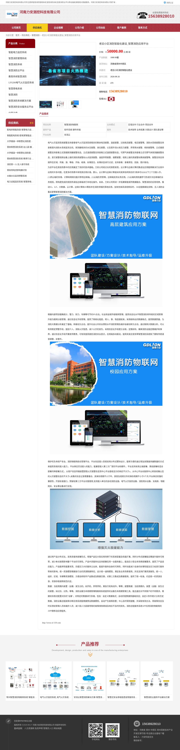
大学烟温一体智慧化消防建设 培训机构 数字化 (20, 153)
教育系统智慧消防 (18, 76)
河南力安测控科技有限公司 (44, 725)
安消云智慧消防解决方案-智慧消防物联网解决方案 (62, 697)
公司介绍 (79, 27)
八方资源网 (29, 728)
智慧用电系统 (15, 88)
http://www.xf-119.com (51, 623)
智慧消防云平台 (16, 70)
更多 (32, 123)
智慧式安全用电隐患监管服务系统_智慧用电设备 (95, 697)
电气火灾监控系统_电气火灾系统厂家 (22, 697)
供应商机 (37, 27)
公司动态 (100, 27)
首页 (17, 35)
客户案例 (121, 27)
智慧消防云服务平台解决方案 (123, 697)
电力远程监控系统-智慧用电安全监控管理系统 (20, 182)
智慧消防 (36, 35)
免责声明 (39, 728)
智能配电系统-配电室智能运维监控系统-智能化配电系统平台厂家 (20, 135)
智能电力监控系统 (18, 52)
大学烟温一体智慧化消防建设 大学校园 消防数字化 (20, 141)
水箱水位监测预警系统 (17, 176)
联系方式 (142, 27)
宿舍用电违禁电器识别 (17, 170)
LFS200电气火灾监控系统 (21, 82)
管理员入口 (48, 728)
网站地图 (58, 728)
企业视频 (58, 27)
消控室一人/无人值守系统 (18, 164)
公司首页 (16, 27)
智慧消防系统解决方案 (20, 101)
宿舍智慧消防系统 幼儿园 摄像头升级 (20, 147)
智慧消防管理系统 (18, 58)
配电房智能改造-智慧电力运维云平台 (20, 130)
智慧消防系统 (15, 64)
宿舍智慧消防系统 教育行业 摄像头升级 (20, 159)
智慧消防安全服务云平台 (21, 107)
